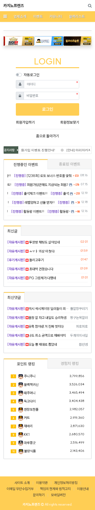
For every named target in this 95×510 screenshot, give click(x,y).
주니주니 (30, 376)
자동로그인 (31, 75)
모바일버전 (58, 495)
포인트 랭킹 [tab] (26, 364)
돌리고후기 (25, 260)
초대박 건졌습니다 (30, 269)
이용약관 (42, 483)
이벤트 (38, 16)
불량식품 (30, 451)
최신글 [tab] (12, 231)
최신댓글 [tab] (14, 297)
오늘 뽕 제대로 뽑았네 (32, 344)
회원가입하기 (25, 122)
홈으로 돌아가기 (47, 136)
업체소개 (20, 16)
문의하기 (39, 495)
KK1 (26, 434)
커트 (27, 418)
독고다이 (30, 401)
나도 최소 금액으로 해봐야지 (36, 335)
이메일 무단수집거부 (20, 489)
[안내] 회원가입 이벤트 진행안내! (30, 150)
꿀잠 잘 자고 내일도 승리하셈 (36, 317)
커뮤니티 (55, 16)
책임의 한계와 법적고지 (55, 489)
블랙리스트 (77, 16)
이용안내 (83, 489)
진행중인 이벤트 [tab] (25, 164)
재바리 (28, 426)
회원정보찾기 (69, 122)
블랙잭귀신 (31, 384)
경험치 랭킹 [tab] (70, 363)
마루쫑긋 (30, 443)
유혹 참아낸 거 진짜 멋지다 (35, 326)
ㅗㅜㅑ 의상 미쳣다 (31, 251)
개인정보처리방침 (65, 483)
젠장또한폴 (31, 409)
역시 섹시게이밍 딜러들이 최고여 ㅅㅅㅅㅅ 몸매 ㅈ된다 (37, 308)
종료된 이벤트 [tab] (69, 164)
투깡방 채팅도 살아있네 (33, 242)
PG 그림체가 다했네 (31, 278)
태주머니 (30, 393)
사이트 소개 (22, 483)
